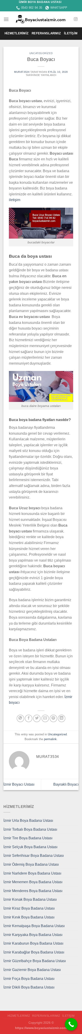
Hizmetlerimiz (16, 33)
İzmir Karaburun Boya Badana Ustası (33, 943)
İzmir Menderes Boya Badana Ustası (32, 891)
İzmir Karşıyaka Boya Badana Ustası (32, 935)
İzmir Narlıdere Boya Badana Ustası (32, 873)
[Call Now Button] (71, 1024)
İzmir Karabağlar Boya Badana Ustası (33, 952)
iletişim (14, 200)
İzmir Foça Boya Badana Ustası (28, 979)
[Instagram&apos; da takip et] (75, 19)
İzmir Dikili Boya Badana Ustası (28, 987)
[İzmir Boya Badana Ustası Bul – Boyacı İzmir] (41, 19)
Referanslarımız (46, 33)
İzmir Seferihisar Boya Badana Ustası (33, 855)
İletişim (70, 33)
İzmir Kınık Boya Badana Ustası (28, 917)
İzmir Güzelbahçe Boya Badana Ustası (34, 961)
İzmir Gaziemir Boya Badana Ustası (32, 970)
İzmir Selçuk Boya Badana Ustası (30, 847)
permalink (50, 739)
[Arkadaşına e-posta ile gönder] (45, 718)
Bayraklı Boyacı (66, 784)
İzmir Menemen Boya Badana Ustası (32, 882)
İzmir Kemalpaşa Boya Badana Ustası (34, 926)
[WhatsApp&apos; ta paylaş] (20, 718)
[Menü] (6, 19)
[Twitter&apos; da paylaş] (37, 718)
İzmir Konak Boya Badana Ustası (30, 899)
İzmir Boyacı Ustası (18, 784)
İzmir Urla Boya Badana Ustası (28, 820)
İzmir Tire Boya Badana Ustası (27, 838)
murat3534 (21, 72)
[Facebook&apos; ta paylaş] (28, 718)
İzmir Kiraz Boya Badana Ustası (29, 908)
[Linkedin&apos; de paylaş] (61, 718)
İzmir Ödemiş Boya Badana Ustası (31, 864)
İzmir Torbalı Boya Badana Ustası (30, 829)
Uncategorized (41, 53)
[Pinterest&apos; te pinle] (53, 718)
